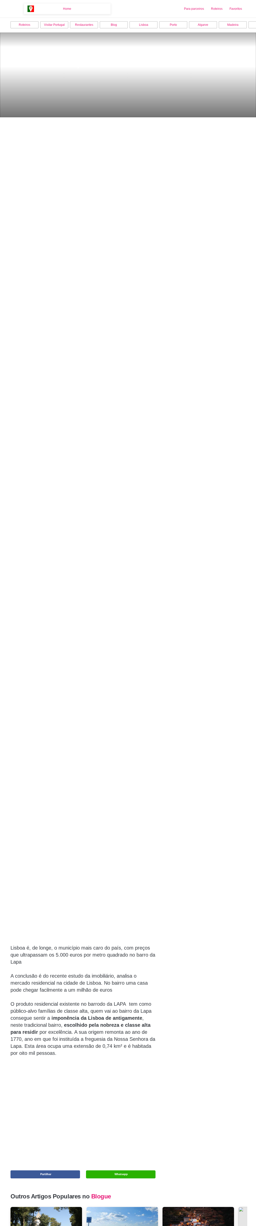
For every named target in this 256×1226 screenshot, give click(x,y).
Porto (173, 25)
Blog (114, 25)
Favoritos (236, 9)
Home (67, 9)
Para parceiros (194, 9)
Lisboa (143, 25)
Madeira (232, 25)
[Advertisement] (83, 1100)
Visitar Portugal (54, 25)
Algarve (203, 25)
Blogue (101, 1196)
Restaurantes (84, 25)
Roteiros (216, 9)
